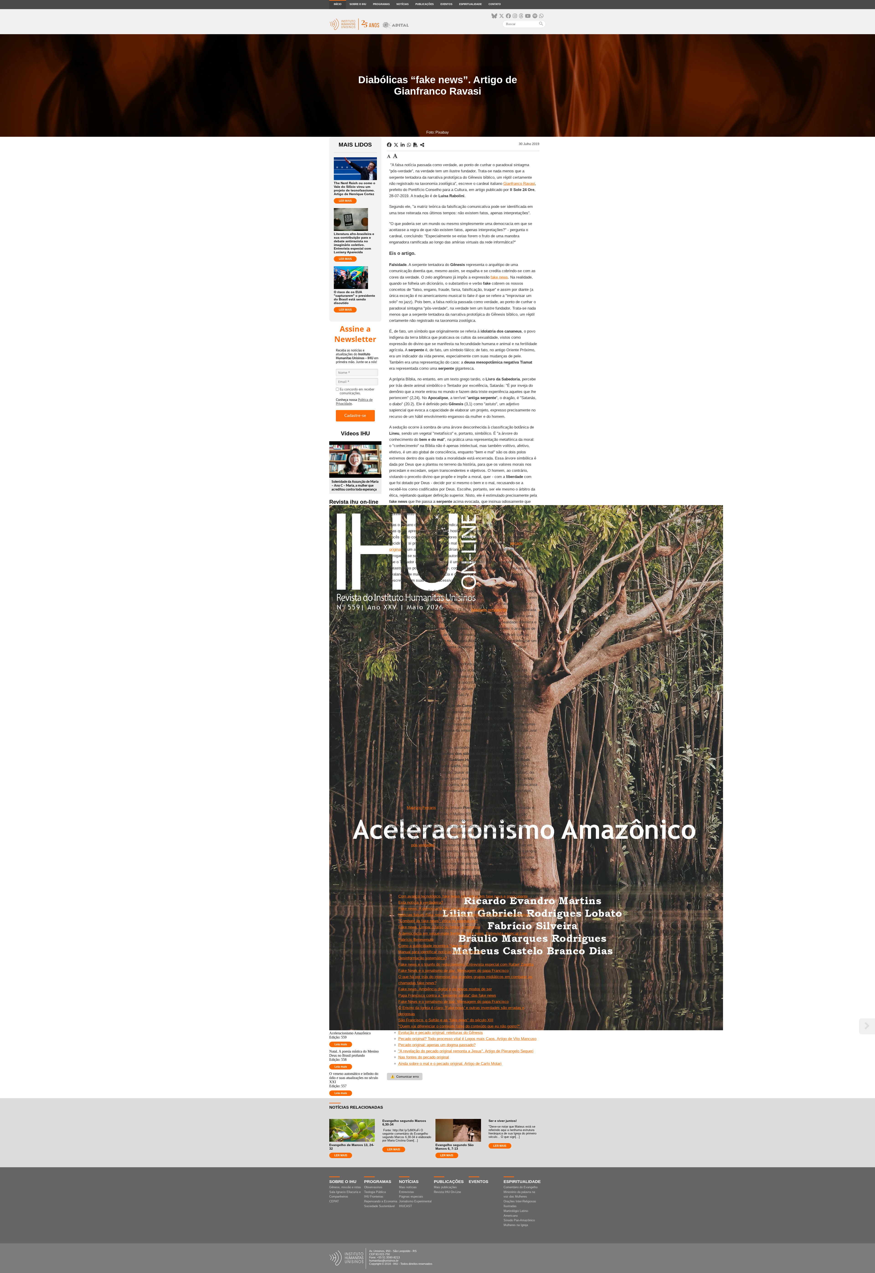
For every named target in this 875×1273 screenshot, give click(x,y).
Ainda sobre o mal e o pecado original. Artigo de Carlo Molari (450, 1063)
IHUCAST (405, 1206)
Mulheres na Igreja (516, 1225)
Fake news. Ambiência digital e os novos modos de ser (445, 989)
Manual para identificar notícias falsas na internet (440, 952)
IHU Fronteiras (373, 1196)
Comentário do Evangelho (521, 1187)
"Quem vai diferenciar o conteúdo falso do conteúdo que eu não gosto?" (459, 1026)
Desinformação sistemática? (422, 958)
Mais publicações (445, 1187)
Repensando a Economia (380, 1201)
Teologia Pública (375, 1192)
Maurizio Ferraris (421, 808)
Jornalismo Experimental (415, 1201)
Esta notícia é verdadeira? (420, 902)
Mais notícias (408, 1187)
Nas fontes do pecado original (423, 1057)
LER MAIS (345, 200)
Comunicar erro (405, 1076)
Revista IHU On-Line (447, 1192)
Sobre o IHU (358, 4)
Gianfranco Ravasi (519, 183)
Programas (381, 4)
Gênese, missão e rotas (345, 1187)
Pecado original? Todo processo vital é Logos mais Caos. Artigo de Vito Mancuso (467, 1039)
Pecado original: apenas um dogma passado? (437, 1045)
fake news (499, 277)
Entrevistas (406, 1192)
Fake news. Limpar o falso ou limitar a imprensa (439, 927)
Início (338, 4)
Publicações (424, 4)
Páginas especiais (411, 1196)
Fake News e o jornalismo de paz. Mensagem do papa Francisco (453, 970)
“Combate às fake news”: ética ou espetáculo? (437, 921)
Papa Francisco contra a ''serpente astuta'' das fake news (447, 995)
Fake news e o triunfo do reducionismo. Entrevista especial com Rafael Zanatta (465, 964)
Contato (495, 4)
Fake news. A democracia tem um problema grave (441, 908)
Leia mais (341, 1044)
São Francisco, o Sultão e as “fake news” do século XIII (445, 1020)
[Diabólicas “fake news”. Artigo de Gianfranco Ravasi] (422, 144)
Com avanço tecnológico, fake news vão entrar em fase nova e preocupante (463, 896)
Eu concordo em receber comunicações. (357, 391)
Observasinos (373, 1187)
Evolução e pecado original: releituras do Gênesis (440, 1032)
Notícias (402, 4)
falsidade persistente (489, 610)
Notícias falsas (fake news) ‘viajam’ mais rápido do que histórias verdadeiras (463, 915)
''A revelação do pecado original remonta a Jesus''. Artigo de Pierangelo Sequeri (465, 1051)
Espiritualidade (470, 4)
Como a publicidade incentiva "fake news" (433, 946)
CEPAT (334, 1201)
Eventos (446, 4)
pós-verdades (422, 845)
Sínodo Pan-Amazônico (519, 1220)
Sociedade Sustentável (379, 1206)
